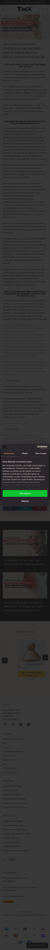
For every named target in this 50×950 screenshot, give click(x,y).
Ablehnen (25, 501)
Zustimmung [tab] (9, 453)
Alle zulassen (25, 493)
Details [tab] (25, 453)
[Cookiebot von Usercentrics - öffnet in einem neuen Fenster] (37, 446)
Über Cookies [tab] (41, 453)
